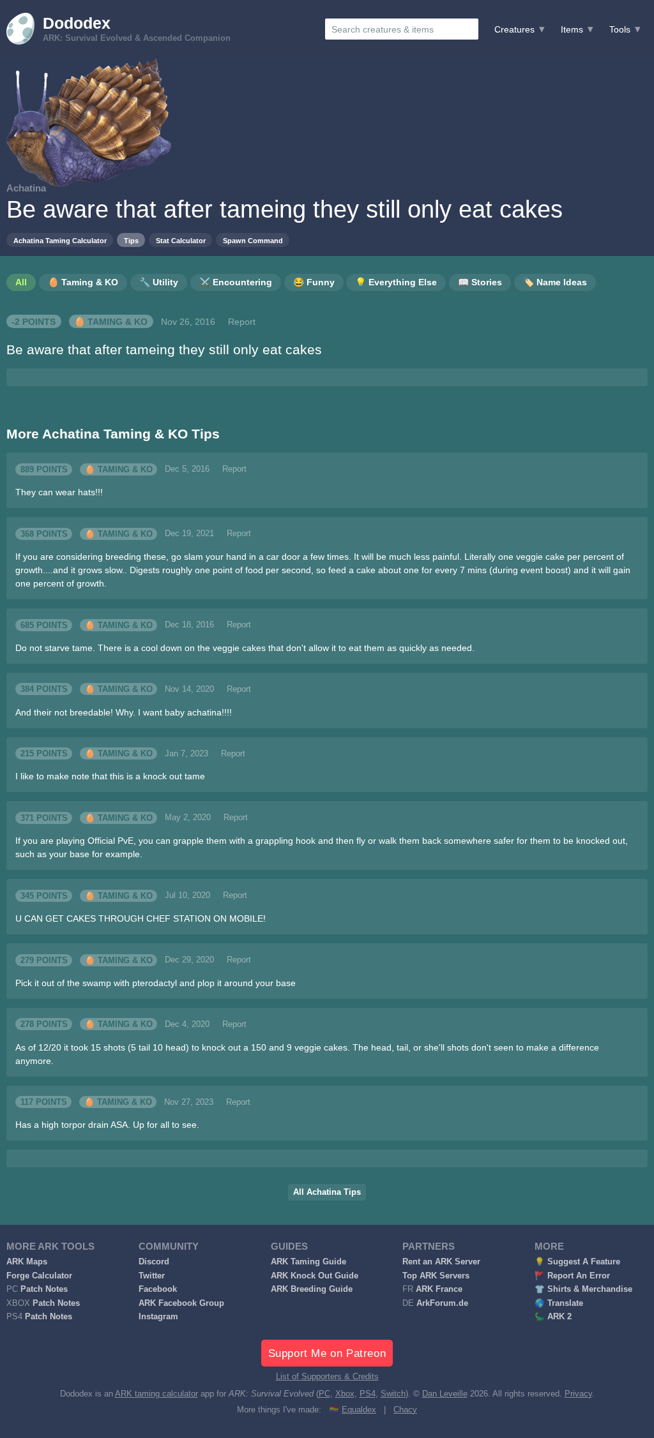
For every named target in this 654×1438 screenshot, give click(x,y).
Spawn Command (253, 240)
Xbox (344, 1393)
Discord (154, 1261)
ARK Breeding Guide (312, 1289)
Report (241, 322)
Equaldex (359, 1409)
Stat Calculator (181, 240)
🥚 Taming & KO (111, 322)
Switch (393, 1393)
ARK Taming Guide (308, 1261)
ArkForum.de (442, 1303)
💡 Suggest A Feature (577, 1261)
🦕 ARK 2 (553, 1316)
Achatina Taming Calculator (60, 240)
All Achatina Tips (327, 1192)
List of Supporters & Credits (327, 1376)
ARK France (439, 1289)
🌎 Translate (559, 1303)
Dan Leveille (445, 1393)
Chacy (405, 1409)
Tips (131, 240)
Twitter (152, 1275)
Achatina (26, 188)
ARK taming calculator (156, 1393)
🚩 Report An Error (572, 1275)
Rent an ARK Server (441, 1261)
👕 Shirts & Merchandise (583, 1289)
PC (324, 1393)
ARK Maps (26, 1261)
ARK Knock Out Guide (314, 1275)
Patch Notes (44, 1289)
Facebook (158, 1289)
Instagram (158, 1316)
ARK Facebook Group (181, 1303)
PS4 (368, 1393)
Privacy (578, 1393)
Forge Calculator (39, 1275)
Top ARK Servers (435, 1275)
